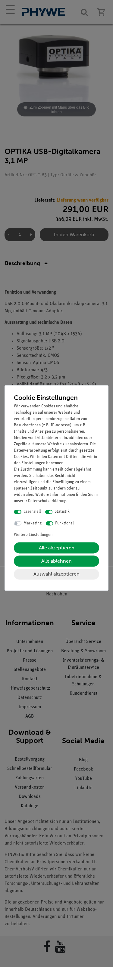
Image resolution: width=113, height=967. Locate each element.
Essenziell (32, 512)
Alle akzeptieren (56, 548)
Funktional (64, 523)
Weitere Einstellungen (33, 535)
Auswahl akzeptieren (56, 574)
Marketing (33, 523)
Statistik (62, 512)
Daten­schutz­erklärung (47, 501)
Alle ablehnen (56, 561)
